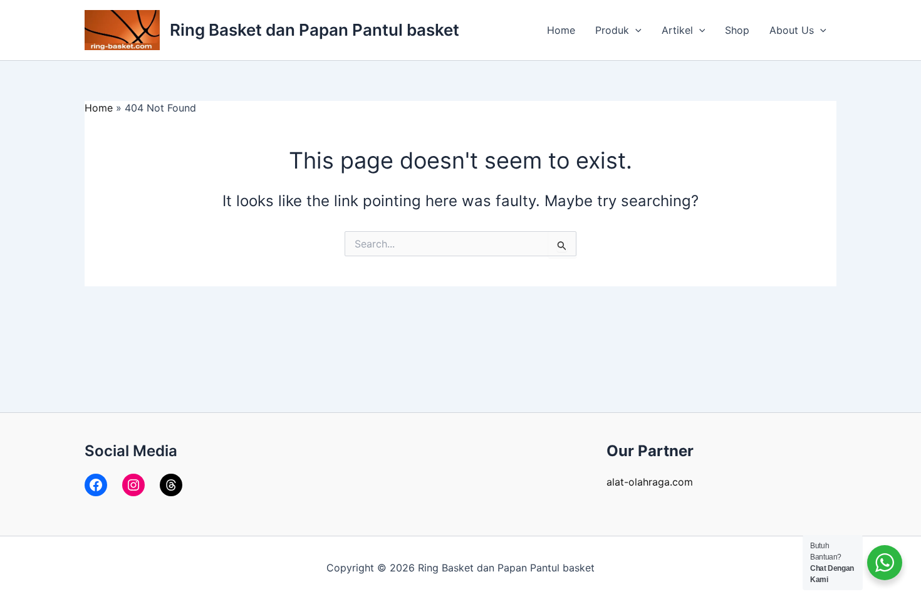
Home (561, 30)
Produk (612, 30)
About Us (791, 30)
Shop (737, 30)
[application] (635, 30)
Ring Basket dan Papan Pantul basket (314, 29)
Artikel (677, 30)
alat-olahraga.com (649, 482)
